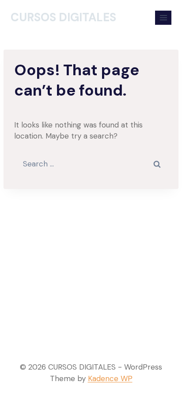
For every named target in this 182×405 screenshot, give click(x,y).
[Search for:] (91, 164)
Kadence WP (110, 378)
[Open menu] (163, 17)
